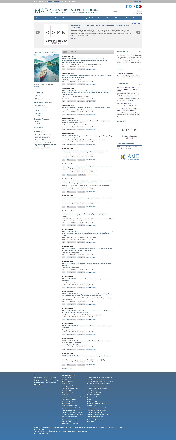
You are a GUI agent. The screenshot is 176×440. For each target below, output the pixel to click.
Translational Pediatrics (93, 418)
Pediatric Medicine (92, 401)
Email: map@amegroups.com (42, 137)
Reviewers (120, 69)
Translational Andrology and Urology (96, 410)
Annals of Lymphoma (67, 398)
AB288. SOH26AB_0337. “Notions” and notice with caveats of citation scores (86, 107)
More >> (129, 79)
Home (37, 18)
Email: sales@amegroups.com (43, 148)
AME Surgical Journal (67, 381)
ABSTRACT (71, 69)
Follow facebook (127, 6)
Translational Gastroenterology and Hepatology (99, 414)
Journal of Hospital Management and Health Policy (100, 381)
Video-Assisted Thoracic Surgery (95, 419)
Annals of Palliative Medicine (69, 399)
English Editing (39, 113)
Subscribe (138, 1)
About (38, 95)
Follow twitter (130, 6)
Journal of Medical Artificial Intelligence (97, 385)
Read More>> (74, 38)
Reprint (37, 121)
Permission (38, 123)
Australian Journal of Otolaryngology (71, 407)
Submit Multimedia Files (41, 107)
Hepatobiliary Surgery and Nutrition (70, 423)
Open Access (81, 69)
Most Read (73, 51)
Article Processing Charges (123, 18)
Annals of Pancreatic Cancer (69, 401)
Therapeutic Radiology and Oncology (96, 407)
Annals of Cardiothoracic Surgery (70, 388)
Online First (109, 18)
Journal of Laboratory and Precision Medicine (98, 383)
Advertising (38, 127)
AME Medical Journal (67, 379)
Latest (65, 51)
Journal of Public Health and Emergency (97, 388)
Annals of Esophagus (67, 390)
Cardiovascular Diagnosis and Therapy (71, 408)
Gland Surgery (65, 418)
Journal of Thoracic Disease (94, 392)
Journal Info (45, 18)
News (134, 18)
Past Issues (37, 88)
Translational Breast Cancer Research (96, 408)
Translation (38, 115)
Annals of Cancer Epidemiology (70, 387)
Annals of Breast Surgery (68, 385)
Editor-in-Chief (39, 97)
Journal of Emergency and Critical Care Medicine (99, 377)
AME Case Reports (66, 377)
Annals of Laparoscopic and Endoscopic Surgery (74, 396)
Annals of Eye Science (67, 392)
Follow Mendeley (133, 6)
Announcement (122, 83)
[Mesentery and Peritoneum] (66, 10)
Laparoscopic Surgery (92, 396)
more (140, 51)
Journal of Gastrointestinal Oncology (96, 379)
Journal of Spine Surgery (93, 390)
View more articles (67, 368)
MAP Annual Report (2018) (124, 103)
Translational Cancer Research (95, 412)
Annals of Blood (66, 383)
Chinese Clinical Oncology (68, 410)
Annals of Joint (65, 394)
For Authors (54, 18)
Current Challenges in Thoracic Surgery (72, 412)
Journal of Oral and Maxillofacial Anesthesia (98, 387)
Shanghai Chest (91, 405)
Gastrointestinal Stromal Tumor (69, 416)
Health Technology (66, 421)
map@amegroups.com (44, 433)
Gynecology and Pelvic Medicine (70, 419)
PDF (64, 69)
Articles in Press (38, 86)
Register (57, 1)
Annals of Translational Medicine (70, 405)
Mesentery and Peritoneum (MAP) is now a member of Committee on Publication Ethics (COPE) (128, 89)
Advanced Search (137, 13)
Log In (50, 1)
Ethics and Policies (77, 18)
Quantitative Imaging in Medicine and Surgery (98, 403)
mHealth (89, 399)
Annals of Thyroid (66, 403)
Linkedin (137, 6)
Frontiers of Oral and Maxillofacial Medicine (72, 414)
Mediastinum (90, 398)
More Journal (90, 421)
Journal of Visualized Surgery (94, 394)
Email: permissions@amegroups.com (44, 142)
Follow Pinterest (140, 6)
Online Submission (40, 105)
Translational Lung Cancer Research (96, 416)
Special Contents (90, 18)
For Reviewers (65, 18)
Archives (100, 18)
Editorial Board (39, 99)
